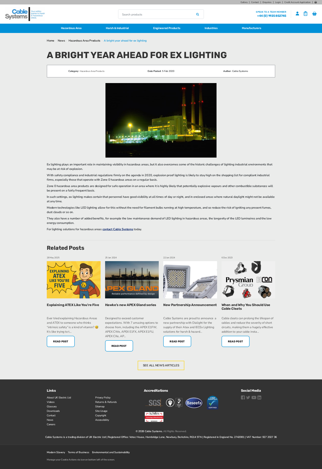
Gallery (244, 2)
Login (278, 2)
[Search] (197, 14)
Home (50, 40)
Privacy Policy (103, 397)
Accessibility (102, 420)
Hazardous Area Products (84, 40)
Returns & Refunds (106, 402)
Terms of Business (78, 452)
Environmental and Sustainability (111, 452)
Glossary (52, 406)
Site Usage (101, 411)
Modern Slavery (56, 452)
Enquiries (267, 2)
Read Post (60, 341)
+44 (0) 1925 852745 (271, 16)
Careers (51, 424)
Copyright (100, 415)
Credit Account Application (297, 2)
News (61, 40)
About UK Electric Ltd (59, 397)
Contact (255, 2)
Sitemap (99, 406)
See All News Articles (161, 365)
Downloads (53, 411)
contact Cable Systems (117, 229)
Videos (51, 402)
